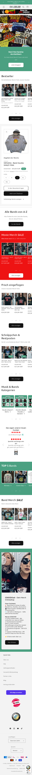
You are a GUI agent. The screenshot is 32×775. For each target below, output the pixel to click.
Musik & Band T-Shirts (7, 411)
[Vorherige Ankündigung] (3, 2)
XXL (7, 182)
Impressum (12, 765)
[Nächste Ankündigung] (29, 2)
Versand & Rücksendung (10, 672)
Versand (12, 171)
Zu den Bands (15, 224)
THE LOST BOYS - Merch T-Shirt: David (21, 258)
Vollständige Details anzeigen (13, 199)
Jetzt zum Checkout (16, 193)
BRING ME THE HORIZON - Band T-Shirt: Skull (21, 361)
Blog (4, 680)
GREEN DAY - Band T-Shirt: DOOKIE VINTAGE (7, 523)
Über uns (6, 660)
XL (23, 177)
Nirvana (7, 485)
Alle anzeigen (16, 118)
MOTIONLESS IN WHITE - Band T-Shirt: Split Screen (7, 100)
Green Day (20, 485)
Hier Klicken (12, 642)
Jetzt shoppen (16, 65)
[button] (4, 7)
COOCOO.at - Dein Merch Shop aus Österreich (18, 763)
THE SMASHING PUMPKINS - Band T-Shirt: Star (20, 308)
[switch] (28, 772)
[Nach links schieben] (12, 113)
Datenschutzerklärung (12, 768)
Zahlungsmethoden (9, 668)
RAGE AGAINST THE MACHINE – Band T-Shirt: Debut (7, 308)
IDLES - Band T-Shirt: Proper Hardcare (20, 523)
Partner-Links (7, 676)
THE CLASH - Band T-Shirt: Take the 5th (6, 361)
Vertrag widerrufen (9, 684)
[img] (16, 432)
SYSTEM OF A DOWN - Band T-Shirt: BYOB (20, 99)
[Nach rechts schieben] (20, 113)
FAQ (4, 664)
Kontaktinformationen (16, 771)
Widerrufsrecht (23, 768)
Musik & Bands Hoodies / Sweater (21, 411)
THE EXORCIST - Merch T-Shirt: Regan (7, 258)
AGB (23, 765)
